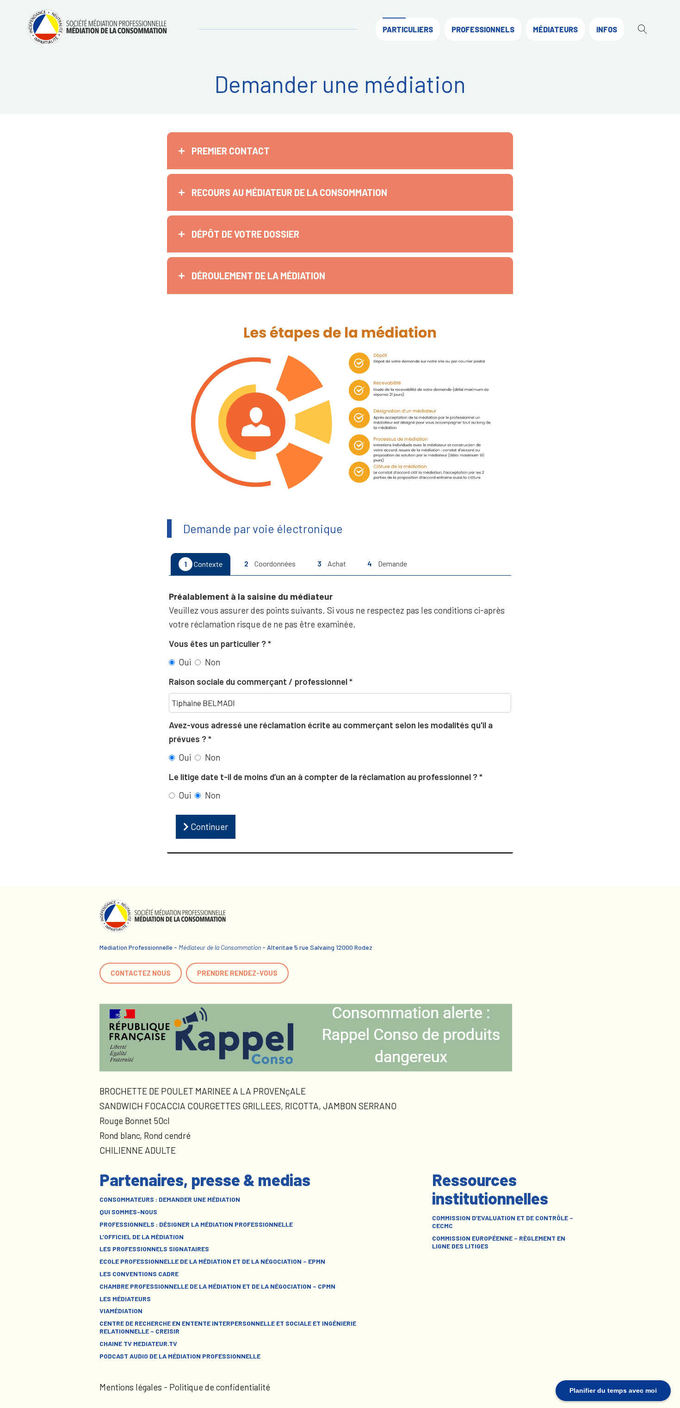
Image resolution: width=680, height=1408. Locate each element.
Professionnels (482, 29)
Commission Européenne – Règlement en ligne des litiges (498, 1242)
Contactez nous (141, 973)
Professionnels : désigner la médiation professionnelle (196, 1224)
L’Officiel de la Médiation (141, 1237)
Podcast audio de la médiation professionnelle (179, 1356)
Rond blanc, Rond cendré (145, 1135)
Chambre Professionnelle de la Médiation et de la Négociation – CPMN (217, 1286)
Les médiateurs (125, 1299)
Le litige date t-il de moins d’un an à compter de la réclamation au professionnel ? (324, 776)
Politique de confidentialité (219, 1387)
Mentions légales (130, 1387)
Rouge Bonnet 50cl (134, 1120)
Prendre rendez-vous (237, 973)
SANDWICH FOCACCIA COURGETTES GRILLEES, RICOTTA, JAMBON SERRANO (247, 1106)
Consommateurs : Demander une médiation (169, 1199)
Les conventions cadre (139, 1274)
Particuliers (408, 29)
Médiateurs (555, 29)
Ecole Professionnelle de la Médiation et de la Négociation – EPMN (212, 1261)
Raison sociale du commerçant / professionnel (259, 681)
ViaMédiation (120, 1311)
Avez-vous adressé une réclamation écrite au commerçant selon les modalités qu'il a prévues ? (331, 731)
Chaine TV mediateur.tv (138, 1343)
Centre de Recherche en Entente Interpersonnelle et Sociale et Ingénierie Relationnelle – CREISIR (227, 1327)
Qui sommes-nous (128, 1212)
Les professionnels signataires (154, 1249)
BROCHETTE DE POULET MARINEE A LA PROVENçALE (202, 1091)
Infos (606, 29)
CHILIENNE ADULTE (137, 1150)
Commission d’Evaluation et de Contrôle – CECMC (502, 1222)
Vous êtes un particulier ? (218, 643)
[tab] (340, 150)
